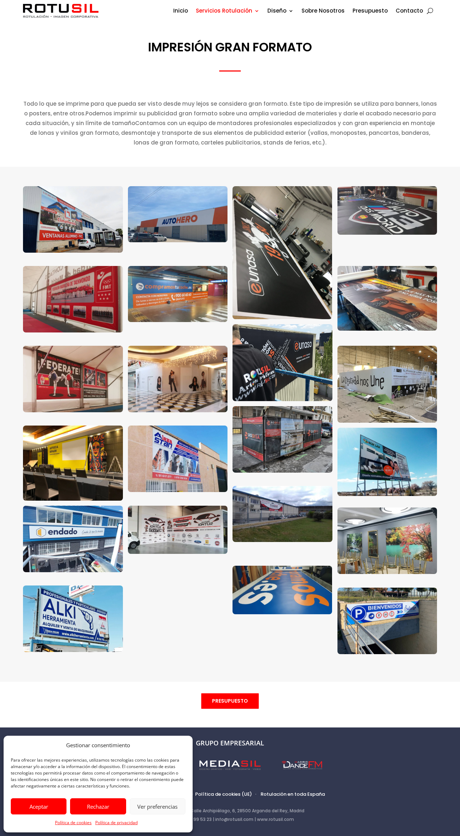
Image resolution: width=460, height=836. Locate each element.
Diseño (276, 11)
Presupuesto (370, 11)
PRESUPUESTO (230, 700)
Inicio (180, 11)
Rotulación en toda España (293, 794)
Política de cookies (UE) (223, 794)
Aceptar (38, 806)
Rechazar (98, 806)
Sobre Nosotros (323, 11)
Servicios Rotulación (224, 11)
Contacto (409, 11)
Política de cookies (73, 822)
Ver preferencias (157, 806)
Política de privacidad (116, 822)
